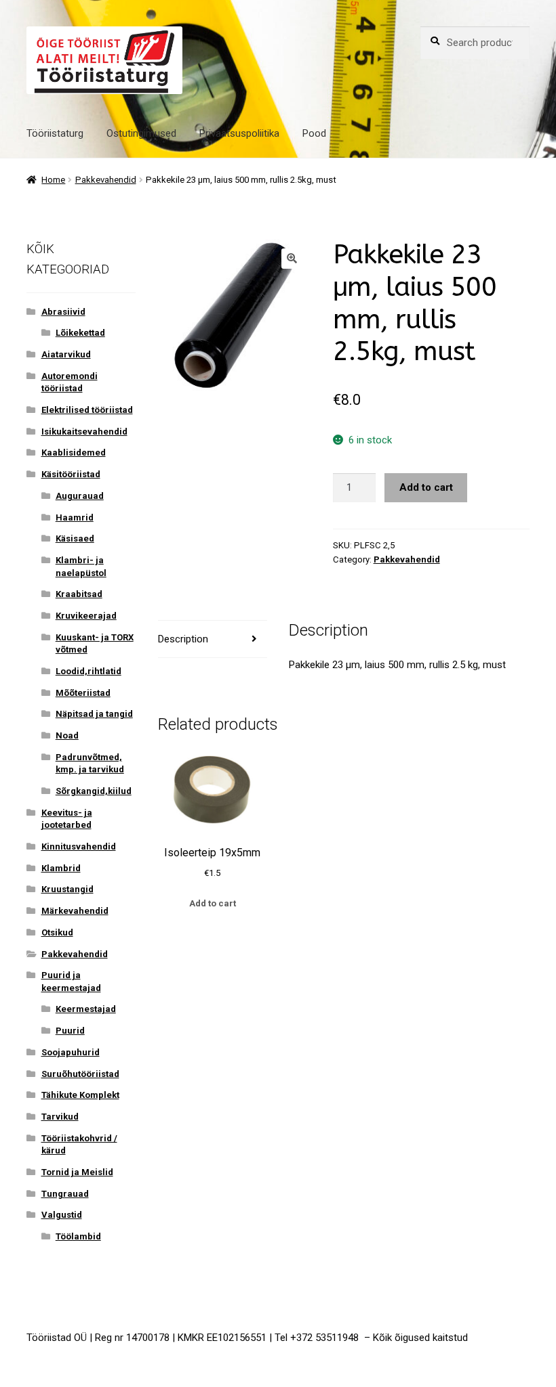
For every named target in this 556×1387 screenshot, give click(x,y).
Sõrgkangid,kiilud (94, 791)
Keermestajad (86, 1009)
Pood (314, 133)
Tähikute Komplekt (80, 1095)
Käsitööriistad (70, 474)
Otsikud (57, 932)
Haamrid (75, 517)
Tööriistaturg (54, 133)
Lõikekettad (80, 333)
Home (53, 180)
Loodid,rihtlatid (88, 671)
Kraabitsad (79, 594)
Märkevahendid (74, 911)
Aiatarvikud (66, 354)
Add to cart (426, 487)
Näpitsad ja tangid (94, 714)
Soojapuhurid (70, 1052)
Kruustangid (67, 889)
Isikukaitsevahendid (84, 431)
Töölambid (78, 1236)
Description (183, 639)
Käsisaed (75, 538)
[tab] (212, 639)
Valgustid (61, 1215)
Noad (67, 735)
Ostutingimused (141, 133)
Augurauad (80, 496)
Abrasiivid (63, 312)
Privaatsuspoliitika (239, 133)
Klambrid (61, 868)
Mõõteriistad (83, 693)
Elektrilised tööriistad (87, 410)
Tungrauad (65, 1194)
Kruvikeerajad (86, 616)
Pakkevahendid (105, 180)
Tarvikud (60, 1116)
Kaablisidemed (73, 452)
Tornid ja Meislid (77, 1172)
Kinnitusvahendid (78, 846)
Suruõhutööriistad (80, 1074)
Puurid (70, 1031)
